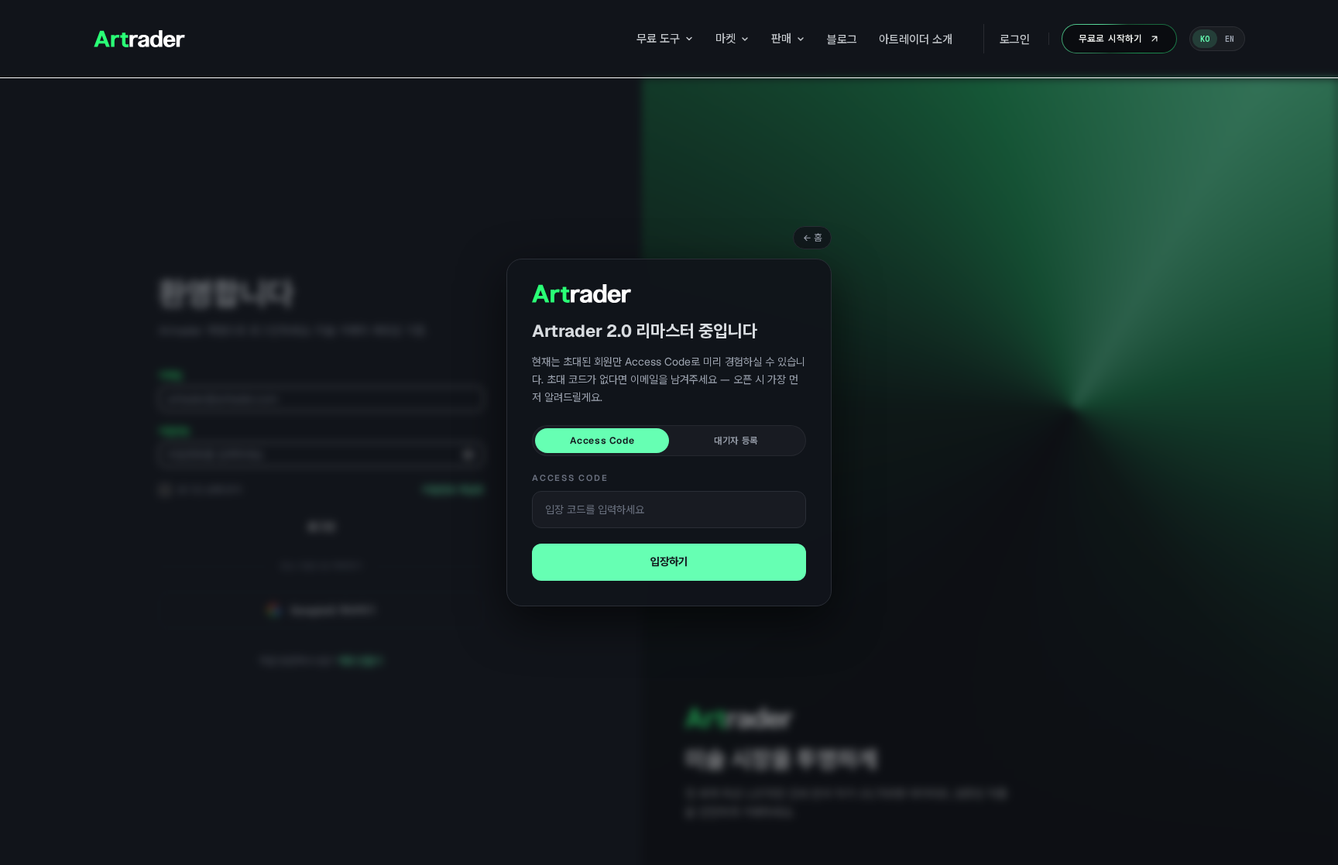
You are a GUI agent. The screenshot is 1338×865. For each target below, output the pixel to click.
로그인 (1015, 39)
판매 (781, 38)
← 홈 (812, 238)
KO (1204, 39)
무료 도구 (658, 38)
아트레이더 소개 (915, 39)
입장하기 (669, 561)
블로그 (842, 39)
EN (1229, 39)
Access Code (602, 440)
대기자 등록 (736, 440)
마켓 (725, 38)
